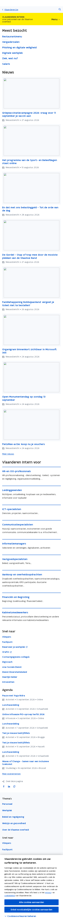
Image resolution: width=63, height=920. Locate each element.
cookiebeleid (9, 895)
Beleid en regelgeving (13, 816)
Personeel (7, 804)
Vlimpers (6, 843)
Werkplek (7, 810)
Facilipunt (7, 849)
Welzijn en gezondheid (14, 823)
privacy (48, 892)
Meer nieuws (8, 453)
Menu (54, 19)
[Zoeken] (59, 9)
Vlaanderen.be (11, 9)
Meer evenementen (11, 773)
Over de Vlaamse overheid (15, 829)
